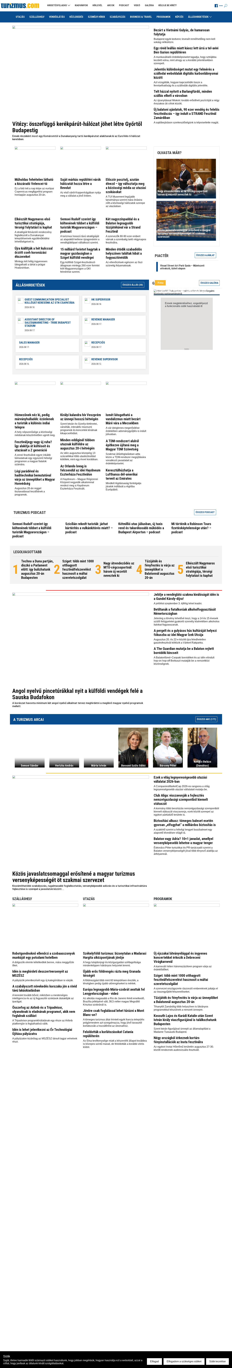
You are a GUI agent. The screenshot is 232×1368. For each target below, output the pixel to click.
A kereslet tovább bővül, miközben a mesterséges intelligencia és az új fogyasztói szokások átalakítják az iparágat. (43, 998)
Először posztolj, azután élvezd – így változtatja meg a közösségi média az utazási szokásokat (126, 186)
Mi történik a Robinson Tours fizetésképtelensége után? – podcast (191, 528)
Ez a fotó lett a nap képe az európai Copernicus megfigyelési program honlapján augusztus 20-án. (34, 191)
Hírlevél (97, 5)
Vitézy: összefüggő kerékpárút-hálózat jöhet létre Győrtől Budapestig (77, 127)
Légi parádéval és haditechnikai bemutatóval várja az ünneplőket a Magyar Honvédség (35, 477)
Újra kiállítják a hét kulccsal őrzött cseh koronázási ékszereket (34, 252)
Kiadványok (81, 5)
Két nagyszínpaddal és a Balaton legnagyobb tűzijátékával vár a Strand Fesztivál (123, 225)
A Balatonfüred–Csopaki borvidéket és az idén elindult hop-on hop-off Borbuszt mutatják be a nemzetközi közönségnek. (184, 660)
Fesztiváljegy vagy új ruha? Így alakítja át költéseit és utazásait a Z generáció (33, 446)
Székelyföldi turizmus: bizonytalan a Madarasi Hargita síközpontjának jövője (114, 955)
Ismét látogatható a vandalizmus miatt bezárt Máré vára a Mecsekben (123, 419)
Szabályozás (117, 16)
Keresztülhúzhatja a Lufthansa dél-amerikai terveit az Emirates (121, 474)
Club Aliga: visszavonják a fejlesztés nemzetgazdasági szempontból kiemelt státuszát (181, 799)
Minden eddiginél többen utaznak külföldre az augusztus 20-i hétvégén (77, 444)
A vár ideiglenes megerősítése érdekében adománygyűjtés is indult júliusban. (126, 431)
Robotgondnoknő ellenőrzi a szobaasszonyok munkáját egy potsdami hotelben (43, 955)
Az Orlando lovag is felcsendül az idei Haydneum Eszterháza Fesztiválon (80, 470)
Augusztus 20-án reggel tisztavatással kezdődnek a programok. (30, 491)
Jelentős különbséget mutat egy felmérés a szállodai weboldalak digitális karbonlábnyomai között (186, 73)
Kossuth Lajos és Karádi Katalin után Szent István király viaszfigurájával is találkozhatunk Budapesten (185, 1020)
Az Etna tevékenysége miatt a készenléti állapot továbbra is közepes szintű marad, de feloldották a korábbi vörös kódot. (115, 1043)
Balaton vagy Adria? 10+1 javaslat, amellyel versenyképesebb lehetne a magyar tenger (183, 841)
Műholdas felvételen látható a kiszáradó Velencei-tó (34, 182)
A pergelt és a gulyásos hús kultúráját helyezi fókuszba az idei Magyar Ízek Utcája (185, 633)
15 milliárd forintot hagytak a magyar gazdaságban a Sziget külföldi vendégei (80, 253)
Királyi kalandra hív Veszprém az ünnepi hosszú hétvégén (80, 417)
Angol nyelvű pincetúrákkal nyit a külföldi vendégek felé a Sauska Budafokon (77, 694)
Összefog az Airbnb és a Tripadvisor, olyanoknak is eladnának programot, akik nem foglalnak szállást (43, 1012)
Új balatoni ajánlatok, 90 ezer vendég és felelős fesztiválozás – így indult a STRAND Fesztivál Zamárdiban (186, 114)
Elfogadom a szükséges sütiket (184, 1361)
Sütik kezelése (217, 1361)
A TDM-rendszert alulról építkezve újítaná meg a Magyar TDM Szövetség (122, 445)
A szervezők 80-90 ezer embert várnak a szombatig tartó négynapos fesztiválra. (126, 239)
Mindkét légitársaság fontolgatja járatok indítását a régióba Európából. (123, 486)
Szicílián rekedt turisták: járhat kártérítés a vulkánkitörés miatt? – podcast (89, 528)
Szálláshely (36, 16)
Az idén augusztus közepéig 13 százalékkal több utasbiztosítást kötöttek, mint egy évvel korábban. (79, 456)
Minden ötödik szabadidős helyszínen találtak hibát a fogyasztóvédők (124, 253)
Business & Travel (141, 16)
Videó (137, 5)
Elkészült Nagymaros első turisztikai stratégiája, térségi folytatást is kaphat (33, 223)
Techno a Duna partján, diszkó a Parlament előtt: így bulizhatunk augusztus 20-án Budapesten (37, 569)
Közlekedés (76, 16)
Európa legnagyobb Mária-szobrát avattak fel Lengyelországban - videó (114, 991)
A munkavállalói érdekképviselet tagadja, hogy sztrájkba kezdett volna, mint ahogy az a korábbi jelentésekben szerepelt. (185, 60)
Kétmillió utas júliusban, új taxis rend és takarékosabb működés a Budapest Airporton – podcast (141, 528)
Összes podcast (205, 512)
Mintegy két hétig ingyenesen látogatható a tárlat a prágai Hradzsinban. (31, 264)
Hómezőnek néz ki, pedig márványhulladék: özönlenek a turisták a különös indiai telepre (34, 421)
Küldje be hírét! (167, 5)
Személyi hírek (96, 16)
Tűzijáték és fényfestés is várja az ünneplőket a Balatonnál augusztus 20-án (160, 569)
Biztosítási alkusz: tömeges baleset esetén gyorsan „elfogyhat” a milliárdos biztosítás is (185, 823)
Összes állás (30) (132, 284)
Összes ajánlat (205, 255)
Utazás (20, 16)
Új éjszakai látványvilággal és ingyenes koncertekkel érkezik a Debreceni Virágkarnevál (180, 957)
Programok (163, 16)
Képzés (179, 16)
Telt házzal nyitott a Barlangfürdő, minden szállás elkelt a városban (183, 94)
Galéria (149, 5)
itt (201, 306)
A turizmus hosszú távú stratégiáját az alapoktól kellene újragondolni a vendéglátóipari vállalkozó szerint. (79, 239)
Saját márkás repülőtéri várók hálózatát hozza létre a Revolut (80, 184)
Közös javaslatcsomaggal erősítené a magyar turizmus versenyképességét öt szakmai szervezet (73, 876)
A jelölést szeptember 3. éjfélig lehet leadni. (178, 603)
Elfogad (154, 1361)
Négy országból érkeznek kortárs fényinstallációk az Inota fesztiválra (178, 1040)
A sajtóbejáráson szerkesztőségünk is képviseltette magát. (186, 122)
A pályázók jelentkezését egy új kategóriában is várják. (42, 980)
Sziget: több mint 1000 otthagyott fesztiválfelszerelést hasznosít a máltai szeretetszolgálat (78, 569)
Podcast (124, 5)
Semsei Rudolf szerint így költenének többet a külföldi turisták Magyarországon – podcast (79, 225)
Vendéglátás (57, 16)
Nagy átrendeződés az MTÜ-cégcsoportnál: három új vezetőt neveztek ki (119, 569)
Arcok (110, 5)
